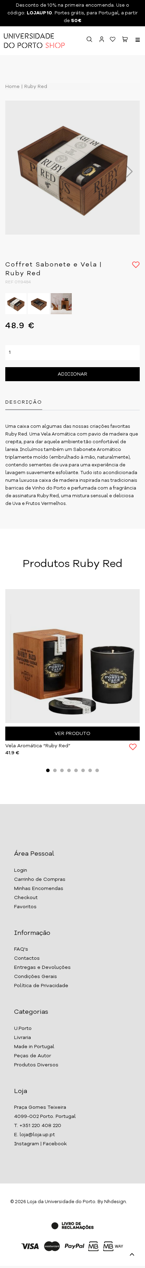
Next (126, 171)
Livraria (22, 1037)
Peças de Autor (32, 1055)
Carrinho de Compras (39, 879)
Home (12, 86)
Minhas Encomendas (38, 888)
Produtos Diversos (36, 1065)
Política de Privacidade (41, 985)
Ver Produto (72, 733)
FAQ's (21, 949)
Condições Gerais (35, 976)
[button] (125, 40)
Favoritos (25, 906)
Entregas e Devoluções (42, 967)
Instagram (26, 1143)
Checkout (26, 897)
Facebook (55, 1143)
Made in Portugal (34, 1046)
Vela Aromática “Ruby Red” (37, 745)
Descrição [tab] (23, 402)
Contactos (27, 958)
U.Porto (23, 1028)
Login (20, 870)
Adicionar (72, 374)
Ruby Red (35, 86)
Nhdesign (115, 1202)
